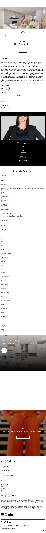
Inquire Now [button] (23, 51)
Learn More (3, 511)
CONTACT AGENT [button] (23, 160)
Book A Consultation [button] (23, 437)
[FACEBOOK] (2, 495)
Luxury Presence (26, 525)
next (24, 32)
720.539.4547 (23, 152)
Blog (2, 490)
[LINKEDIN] (9, 495)
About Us (3, 482)
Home (2, 480)
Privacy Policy (15, 528)
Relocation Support (5, 486)
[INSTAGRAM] (6, 495)
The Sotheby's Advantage (6, 488)
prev (21, 32)
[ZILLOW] (15, 495)
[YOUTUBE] (12, 495)
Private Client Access (5, 484)
